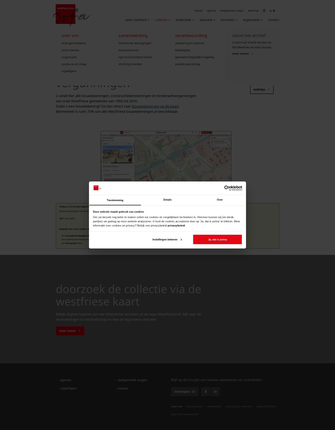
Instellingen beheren (165, 239)
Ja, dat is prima (217, 239)
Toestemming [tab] (115, 200)
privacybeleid (176, 225)
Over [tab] (220, 199)
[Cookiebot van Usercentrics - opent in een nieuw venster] (227, 188)
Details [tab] (167, 199)
